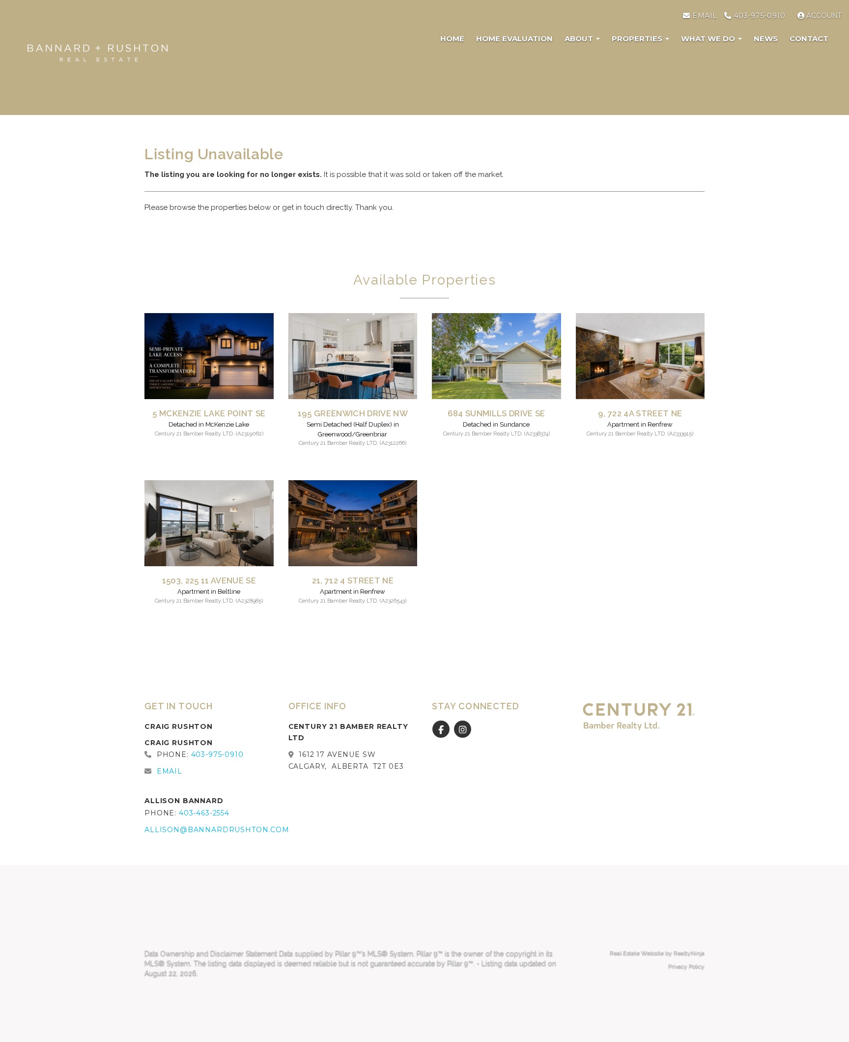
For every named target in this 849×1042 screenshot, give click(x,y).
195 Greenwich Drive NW (353, 413)
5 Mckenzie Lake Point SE (208, 413)
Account (823, 16)
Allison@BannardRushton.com (216, 829)
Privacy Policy (686, 966)
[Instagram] (462, 729)
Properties (638, 38)
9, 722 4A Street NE (640, 413)
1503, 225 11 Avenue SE (209, 580)
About (580, 38)
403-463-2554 (204, 813)
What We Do (709, 38)
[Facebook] (442, 729)
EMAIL (703, 15)
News (766, 38)
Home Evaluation (514, 38)
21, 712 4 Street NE (353, 580)
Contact (809, 38)
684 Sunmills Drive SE (496, 413)
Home (452, 38)
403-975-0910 (758, 15)
